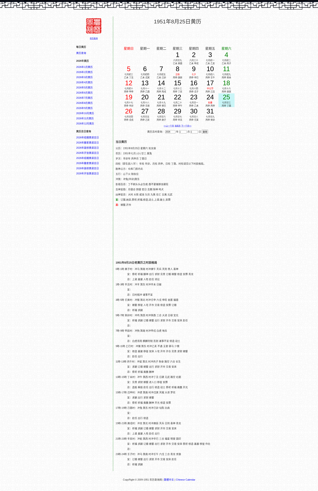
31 (210, 111)
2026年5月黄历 (84, 87)
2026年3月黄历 (84, 77)
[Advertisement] (177, 35)
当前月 (178, 126)
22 (177, 97)
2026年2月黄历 (84, 72)
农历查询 (94, 38)
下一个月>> (186, 126)
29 (177, 111)
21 (161, 97)
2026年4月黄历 (84, 82)
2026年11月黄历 (85, 118)
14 (161, 83)
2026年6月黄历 (84, 92)
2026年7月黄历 (84, 98)
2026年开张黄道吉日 (87, 153)
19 (128, 97)
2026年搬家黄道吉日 (87, 142)
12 (128, 83)
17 (210, 83)
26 (128, 111)
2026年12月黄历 (85, 123)
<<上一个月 (169, 126)
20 (145, 97)
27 (145, 111)
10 (210, 68)
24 (210, 97)
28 (161, 111)
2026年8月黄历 (84, 103)
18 (226, 83)
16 (193, 83)
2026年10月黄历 (85, 113)
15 (177, 83)
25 (226, 97)
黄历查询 (81, 53)
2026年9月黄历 (84, 108)
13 (145, 83)
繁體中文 (169, 479)
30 (193, 111)
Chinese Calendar (185, 479)
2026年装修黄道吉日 (87, 147)
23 (193, 97)
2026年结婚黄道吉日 (87, 137)
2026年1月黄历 (84, 67)
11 (226, 68)
